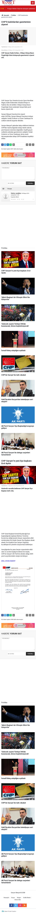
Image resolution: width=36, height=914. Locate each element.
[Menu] (32, 2)
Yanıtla (14, 199)
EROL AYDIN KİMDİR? (8, 561)
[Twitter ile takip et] (16, 905)
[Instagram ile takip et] (20, 905)
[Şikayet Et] (33, 199)
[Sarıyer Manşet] (8, 2)
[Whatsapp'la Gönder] (10, 144)
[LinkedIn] (8, 144)
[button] (27, 144)
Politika (13, 15)
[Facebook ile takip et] (11, 905)
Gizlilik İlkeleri (27, 897)
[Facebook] (2, 144)
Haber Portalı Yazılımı (10, 911)
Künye (13, 897)
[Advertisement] (18, 78)
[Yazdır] (13, 144)
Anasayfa (6, 15)
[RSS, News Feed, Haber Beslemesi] (24, 905)
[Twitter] (5, 144)
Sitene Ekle (18, 899)
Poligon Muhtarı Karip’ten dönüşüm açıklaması (21, 8)
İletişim (19, 897)
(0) (19, 199)
